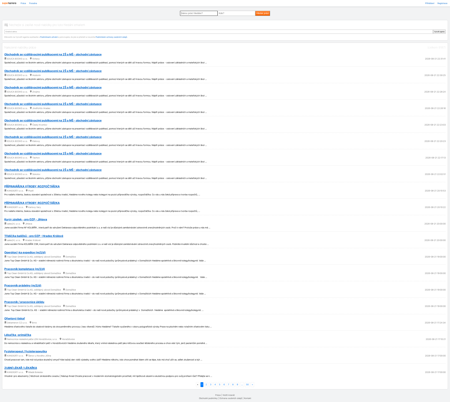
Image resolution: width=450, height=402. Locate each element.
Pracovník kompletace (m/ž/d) (24, 269)
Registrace (442, 3)
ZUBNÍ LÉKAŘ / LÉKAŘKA (20, 368)
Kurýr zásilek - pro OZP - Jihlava (25, 219)
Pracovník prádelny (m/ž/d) (22, 285)
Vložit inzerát (229, 395)
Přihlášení (429, 3)
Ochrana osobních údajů (230, 398)
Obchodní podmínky (208, 398)
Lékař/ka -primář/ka (17, 335)
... (242, 384)
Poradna (33, 3)
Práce (23, 3)
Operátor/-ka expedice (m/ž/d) (25, 252)
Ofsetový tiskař (14, 318)
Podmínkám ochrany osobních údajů (111, 37)
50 (247, 384)
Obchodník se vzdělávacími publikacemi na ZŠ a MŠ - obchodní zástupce (53, 54)
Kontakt (247, 398)
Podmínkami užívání (49, 37)
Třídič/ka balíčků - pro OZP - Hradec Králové (33, 236)
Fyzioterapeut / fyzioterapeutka (25, 351)
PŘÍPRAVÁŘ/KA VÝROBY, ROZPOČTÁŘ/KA (32, 186)
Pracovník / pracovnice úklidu (24, 302)
